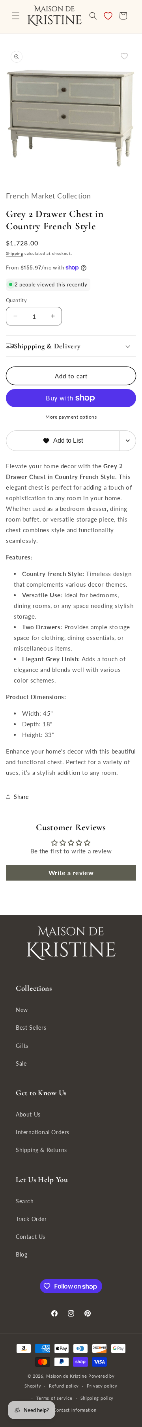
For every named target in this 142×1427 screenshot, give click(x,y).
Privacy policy (102, 1385)
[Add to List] (124, 56)
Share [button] (21, 796)
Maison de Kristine (67, 1375)
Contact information (74, 1409)
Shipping (14, 253)
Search (25, 1201)
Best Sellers (31, 1027)
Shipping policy (97, 1398)
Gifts (22, 1045)
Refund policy (64, 1385)
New (22, 1009)
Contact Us (30, 1236)
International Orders (42, 1132)
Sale (21, 1063)
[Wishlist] (108, 15)
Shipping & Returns (41, 1149)
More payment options (71, 417)
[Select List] (128, 440)
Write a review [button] (71, 872)
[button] (15, 15)
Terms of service (54, 1398)
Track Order (31, 1219)
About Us (28, 1114)
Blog (21, 1254)
